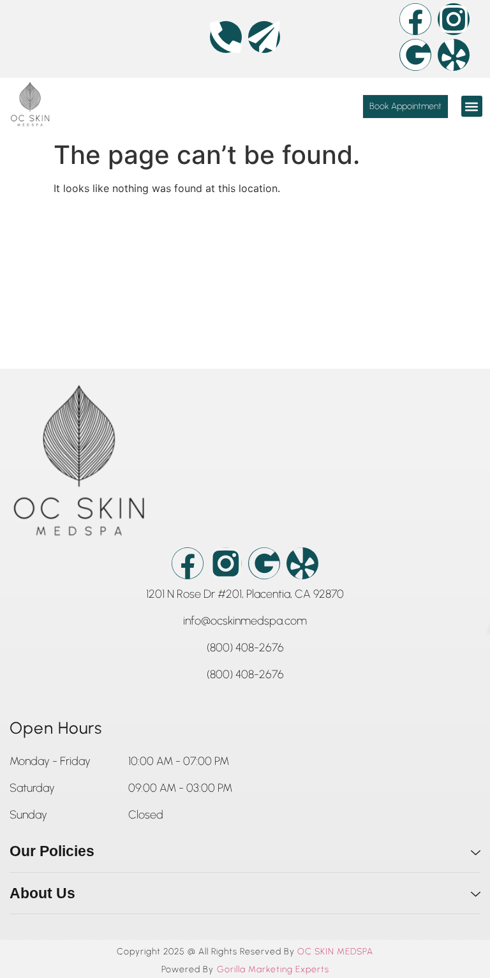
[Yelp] (454, 55)
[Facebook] (415, 19)
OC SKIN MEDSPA (335, 951)
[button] (471, 106)
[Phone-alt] (226, 37)
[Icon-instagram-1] (226, 563)
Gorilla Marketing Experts (273, 970)
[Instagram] (454, 19)
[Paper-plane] (264, 37)
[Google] (415, 55)
